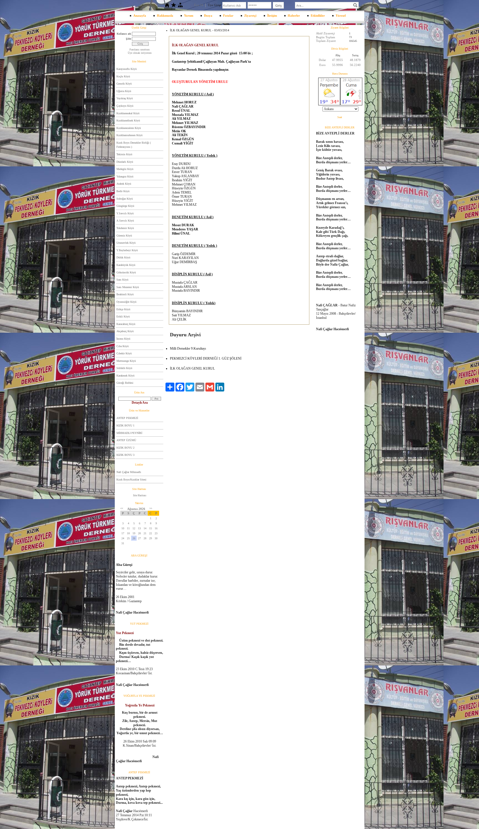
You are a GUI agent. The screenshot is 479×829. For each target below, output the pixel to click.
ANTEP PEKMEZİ (127, 417)
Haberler (294, 15)
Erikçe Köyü (123, 309)
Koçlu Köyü (123, 76)
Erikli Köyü (123, 316)
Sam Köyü (122, 279)
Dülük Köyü (123, 257)
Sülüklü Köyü (124, 368)
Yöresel (341, 15)
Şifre (128, 38)
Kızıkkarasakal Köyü (127, 113)
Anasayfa (139, 15)
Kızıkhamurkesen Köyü (129, 135)
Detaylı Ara (140, 403)
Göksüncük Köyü (126, 272)
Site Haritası (139, 495)
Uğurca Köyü (123, 91)
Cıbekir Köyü (124, 353)
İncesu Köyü (123, 338)
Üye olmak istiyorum (140, 52)
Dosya (208, 15)
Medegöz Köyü (124, 169)
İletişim (272, 15)
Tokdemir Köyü (125, 228)
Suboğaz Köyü (124, 198)
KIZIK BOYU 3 (125, 454)
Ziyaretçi (250, 15)
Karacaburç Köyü (125, 324)
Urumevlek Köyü (126, 242)
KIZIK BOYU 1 (125, 425)
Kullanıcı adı (124, 33)
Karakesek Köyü (125, 375)
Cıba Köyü (122, 346)
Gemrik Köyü (124, 83)
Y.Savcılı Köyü (125, 213)
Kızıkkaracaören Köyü (128, 127)
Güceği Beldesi (124, 382)
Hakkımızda (165, 15)
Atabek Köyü (123, 183)
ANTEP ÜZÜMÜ (126, 440)
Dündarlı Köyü (124, 161)
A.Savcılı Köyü (125, 220)
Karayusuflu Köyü (126, 68)
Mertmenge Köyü (126, 360)
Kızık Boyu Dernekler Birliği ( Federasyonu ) (133, 145)
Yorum (188, 15)
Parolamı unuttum (139, 49)
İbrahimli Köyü (125, 294)
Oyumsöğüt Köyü (126, 301)
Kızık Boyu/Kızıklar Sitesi (131, 479)
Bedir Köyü (122, 191)
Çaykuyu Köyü (124, 105)
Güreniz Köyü (124, 235)
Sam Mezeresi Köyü (127, 287)
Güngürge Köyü (125, 205)
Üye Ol (198, 5)
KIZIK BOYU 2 (125, 447)
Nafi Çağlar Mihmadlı (128, 472)
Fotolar (228, 15)
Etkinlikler (318, 15)
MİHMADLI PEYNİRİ (129, 432)
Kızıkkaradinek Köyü (128, 120)
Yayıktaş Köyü (124, 98)
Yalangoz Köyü (124, 176)
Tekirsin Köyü (124, 154)
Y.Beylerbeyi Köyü (127, 250)
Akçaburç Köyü (125, 331)
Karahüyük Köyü (125, 264)
